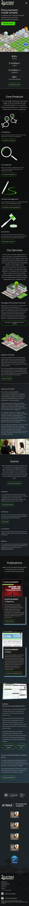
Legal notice (4, 881)
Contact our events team (14, 483)
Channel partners (5, 883)
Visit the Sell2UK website (9, 746)
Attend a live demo (21, 746)
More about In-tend (14, 84)
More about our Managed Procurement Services (14, 323)
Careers (3, 888)
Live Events (5, 521)
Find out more (9, 621)
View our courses (6, 378)
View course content (7, 504)
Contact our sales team (8, 777)
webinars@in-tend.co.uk (7, 549)
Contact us (3, 886)
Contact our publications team (13, 673)
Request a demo (8, 23)
